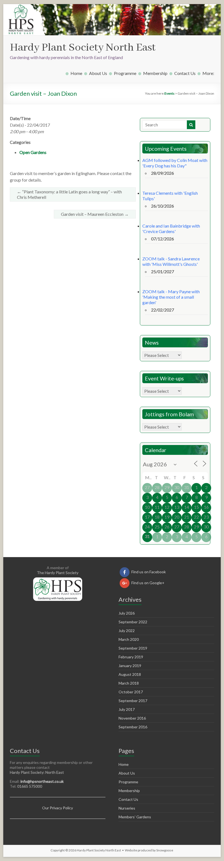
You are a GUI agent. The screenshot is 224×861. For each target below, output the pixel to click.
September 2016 (133, 727)
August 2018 (130, 674)
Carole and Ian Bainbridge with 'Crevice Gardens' (171, 228)
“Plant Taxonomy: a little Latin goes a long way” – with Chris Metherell (69, 194)
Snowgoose (164, 850)
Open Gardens (32, 152)
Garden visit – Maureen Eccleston (95, 214)
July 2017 (127, 709)
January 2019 (130, 665)
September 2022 (133, 621)
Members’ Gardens (135, 817)
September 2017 (133, 700)
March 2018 (129, 683)
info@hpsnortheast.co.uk (42, 781)
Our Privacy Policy (57, 807)
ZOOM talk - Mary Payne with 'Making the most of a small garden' (171, 297)
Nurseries (127, 808)
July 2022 (127, 630)
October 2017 (131, 692)
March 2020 (129, 639)
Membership (155, 73)
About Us (98, 73)
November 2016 (132, 718)
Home (76, 73)
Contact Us (185, 73)
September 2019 (133, 648)
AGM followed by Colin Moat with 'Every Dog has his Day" (174, 163)
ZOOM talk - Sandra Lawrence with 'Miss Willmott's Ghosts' (171, 261)
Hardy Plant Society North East (83, 47)
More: (208, 73)
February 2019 (131, 657)
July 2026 (127, 613)
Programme (125, 73)
